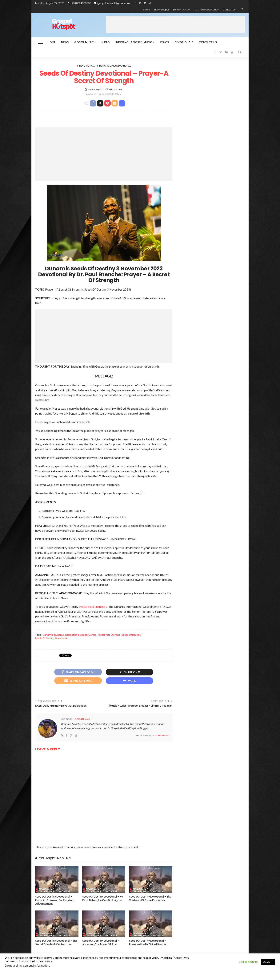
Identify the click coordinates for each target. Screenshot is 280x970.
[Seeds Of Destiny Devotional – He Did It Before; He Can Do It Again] (104, 879)
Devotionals (183, 42)
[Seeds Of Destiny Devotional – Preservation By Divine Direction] (150, 923)
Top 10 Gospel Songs (207, 9)
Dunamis (48, 634)
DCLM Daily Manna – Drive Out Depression (60, 706)
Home (146, 9)
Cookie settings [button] (248, 961)
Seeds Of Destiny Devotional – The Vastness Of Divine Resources (150, 898)
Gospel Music (84, 42)
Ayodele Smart (95, 89)
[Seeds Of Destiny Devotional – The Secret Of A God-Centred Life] (56, 923)
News (65, 42)
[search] (242, 9)
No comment (115, 89)
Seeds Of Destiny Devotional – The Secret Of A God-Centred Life (56, 942)
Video (106, 42)
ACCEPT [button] (268, 961)
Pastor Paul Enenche (92, 606)
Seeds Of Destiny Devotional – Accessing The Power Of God (100, 942)
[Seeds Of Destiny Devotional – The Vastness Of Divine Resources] (150, 879)
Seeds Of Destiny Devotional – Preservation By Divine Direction (148, 942)
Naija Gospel (161, 9)
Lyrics (164, 42)
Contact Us (229, 9)
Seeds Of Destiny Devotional (51, 638)
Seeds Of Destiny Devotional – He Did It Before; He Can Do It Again (102, 898)
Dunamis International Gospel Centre (75, 634)
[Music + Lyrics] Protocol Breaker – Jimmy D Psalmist (140, 706)
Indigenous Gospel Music (133, 42)
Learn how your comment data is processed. (111, 847)
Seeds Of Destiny (131, 634)
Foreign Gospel (181, 9)
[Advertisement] (175, 24)
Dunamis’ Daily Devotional (115, 66)
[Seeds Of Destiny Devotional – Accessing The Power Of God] (104, 923)
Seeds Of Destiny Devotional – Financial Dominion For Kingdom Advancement (54, 900)
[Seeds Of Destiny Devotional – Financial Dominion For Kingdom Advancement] (56, 879)
